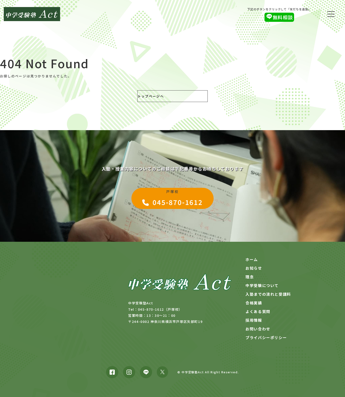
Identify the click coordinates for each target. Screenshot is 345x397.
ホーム (251, 259)
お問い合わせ (257, 329)
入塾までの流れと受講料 (268, 294)
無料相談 (283, 17)
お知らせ (253, 268)
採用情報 (253, 320)
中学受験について (262, 285)
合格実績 (253, 303)
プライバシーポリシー (266, 337)
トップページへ (151, 96)
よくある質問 (257, 311)
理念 (249, 277)
